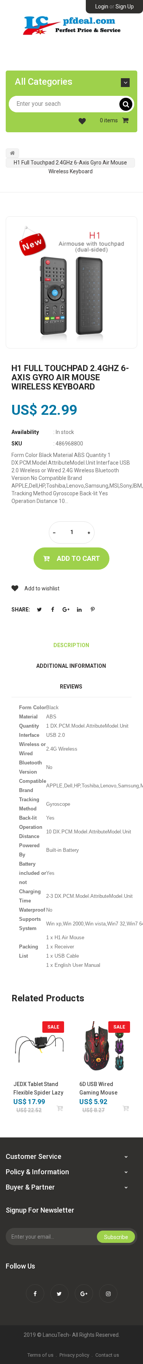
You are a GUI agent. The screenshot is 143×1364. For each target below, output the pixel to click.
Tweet (39, 609)
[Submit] (60, 1108)
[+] (88, 533)
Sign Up (125, 6)
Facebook (53, 609)
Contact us (107, 1355)
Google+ (66, 609)
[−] (54, 533)
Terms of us (40, 1355)
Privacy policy (74, 1355)
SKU (16, 443)
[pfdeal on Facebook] (35, 1288)
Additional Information (71, 666)
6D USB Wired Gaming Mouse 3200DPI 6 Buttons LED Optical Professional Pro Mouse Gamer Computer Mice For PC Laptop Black (103, 1089)
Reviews (71, 687)
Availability (25, 432)
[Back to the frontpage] (12, 153)
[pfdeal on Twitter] (59, 1288)
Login (101, 6)
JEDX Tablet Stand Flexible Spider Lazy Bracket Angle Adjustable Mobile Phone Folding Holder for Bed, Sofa (38, 1089)
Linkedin (79, 609)
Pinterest (93, 609)
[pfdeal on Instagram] (108, 1288)
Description (71, 645)
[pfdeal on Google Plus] (84, 1288)
